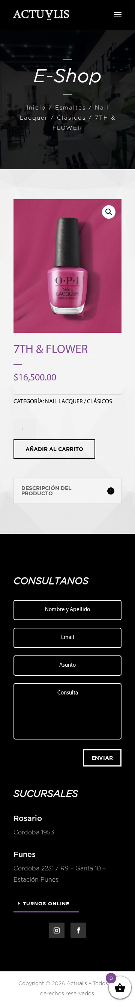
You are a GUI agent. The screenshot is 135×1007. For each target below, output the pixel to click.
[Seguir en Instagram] (56, 930)
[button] (109, 212)
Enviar (102, 757)
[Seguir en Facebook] (78, 930)
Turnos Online (46, 903)
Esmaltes (70, 108)
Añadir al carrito (54, 449)
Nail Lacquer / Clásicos (78, 402)
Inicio (36, 108)
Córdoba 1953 (34, 833)
